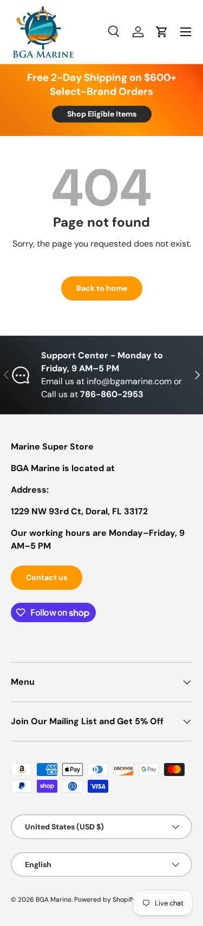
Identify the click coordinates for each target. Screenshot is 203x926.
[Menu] (186, 32)
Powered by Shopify (105, 899)
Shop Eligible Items (101, 114)
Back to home (101, 288)
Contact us (46, 577)
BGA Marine (53, 899)
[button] (162, 32)
